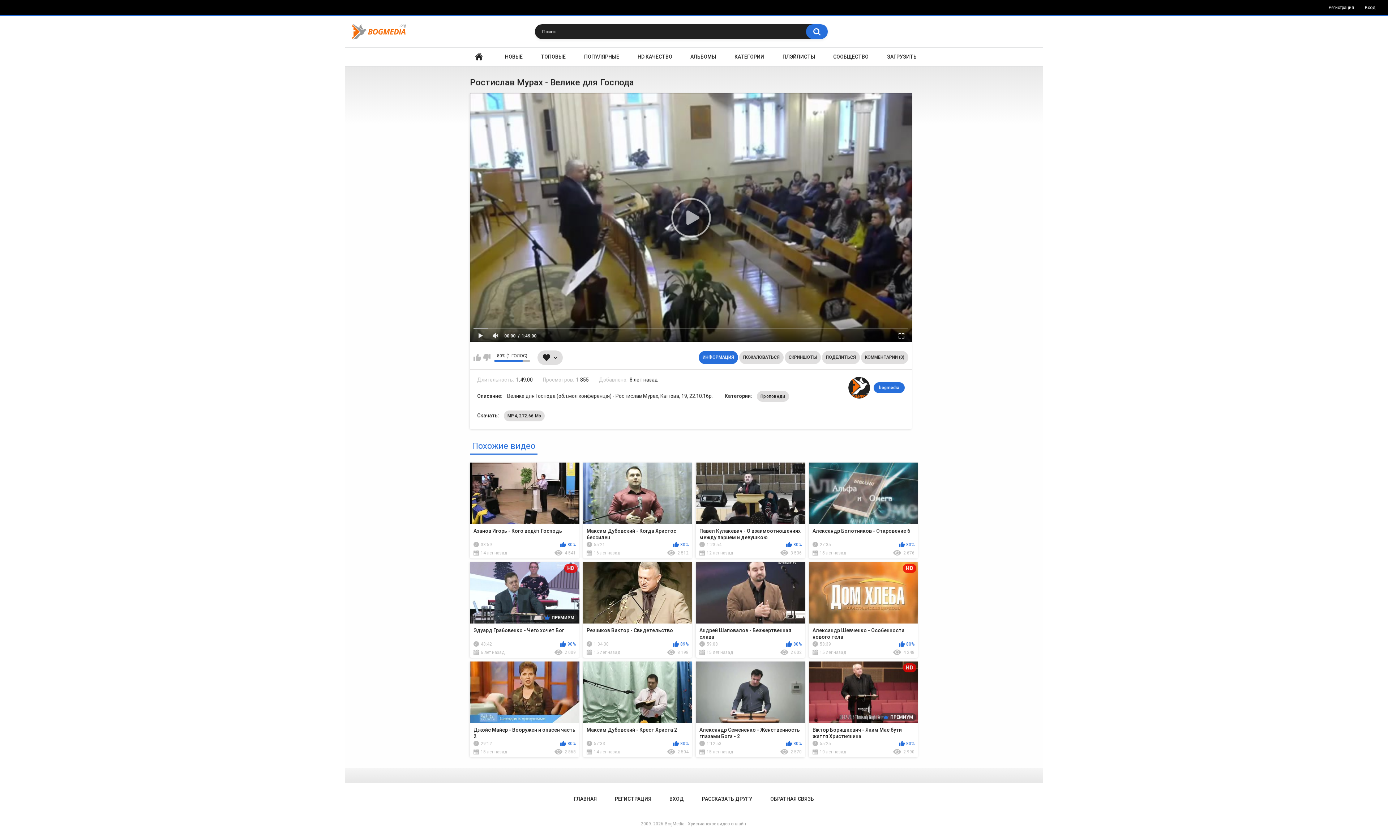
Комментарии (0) (884, 357)
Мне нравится (477, 357)
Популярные (601, 57)
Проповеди (773, 396)
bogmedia (889, 387)
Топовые (553, 57)
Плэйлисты (799, 57)
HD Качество (655, 57)
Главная (479, 57)
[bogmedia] (859, 388)
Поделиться (841, 357)
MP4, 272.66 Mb (524, 415)
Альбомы (703, 57)
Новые (514, 57)
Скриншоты (803, 357)
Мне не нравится (486, 357)
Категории (749, 57)
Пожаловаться (761, 357)
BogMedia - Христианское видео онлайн (705, 823)
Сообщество (851, 57)
